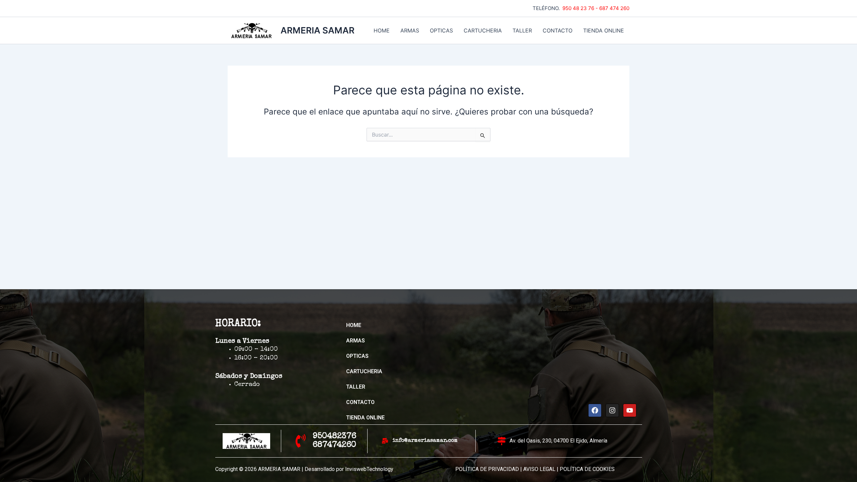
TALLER (522, 30)
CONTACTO (557, 30)
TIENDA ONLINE (603, 30)
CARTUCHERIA (483, 30)
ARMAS (409, 30)
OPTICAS (441, 30)
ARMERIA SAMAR (318, 30)
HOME (382, 30)
